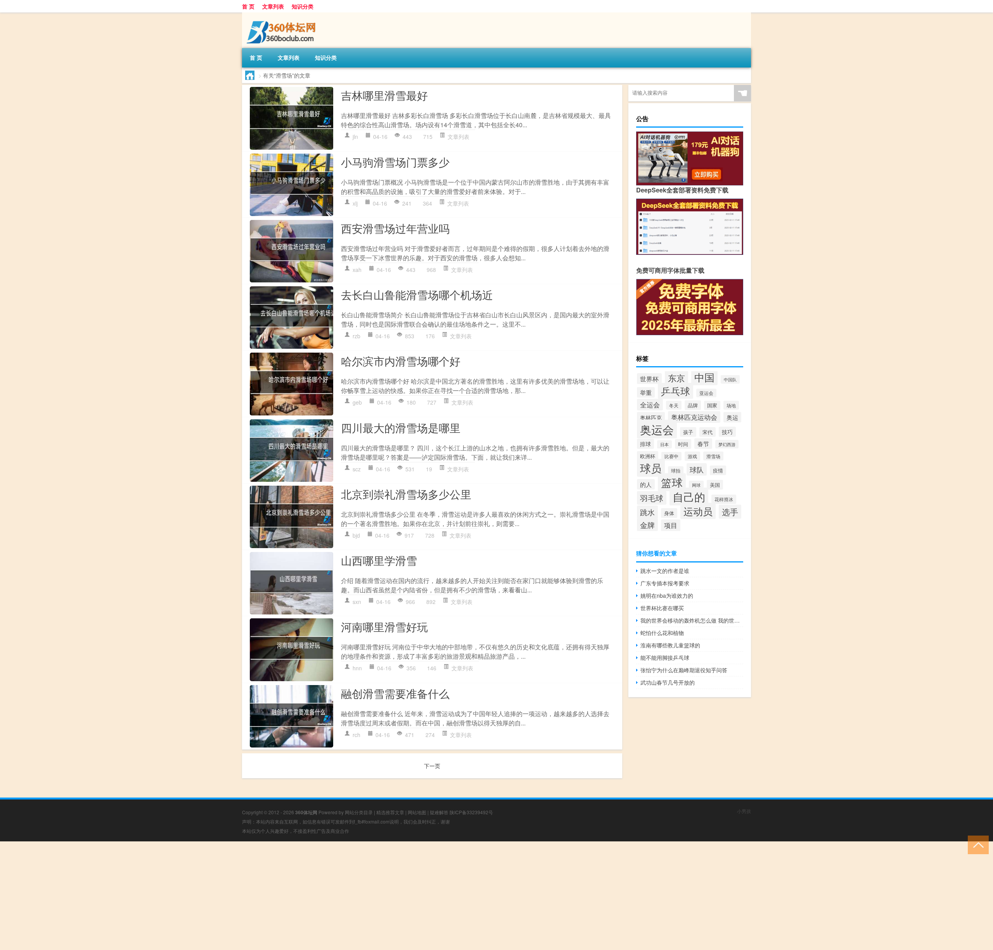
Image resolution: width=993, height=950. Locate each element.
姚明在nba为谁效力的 (666, 595)
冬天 (673, 405)
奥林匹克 (651, 417)
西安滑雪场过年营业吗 (395, 228)
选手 (730, 511)
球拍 (675, 470)
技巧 (727, 432)
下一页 (432, 766)
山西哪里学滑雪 (379, 560)
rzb (356, 336)
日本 (664, 444)
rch (356, 735)
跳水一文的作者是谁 (664, 570)
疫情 (718, 470)
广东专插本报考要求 (664, 583)
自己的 (689, 496)
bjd (356, 535)
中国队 (730, 379)
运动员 (698, 511)
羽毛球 (651, 498)
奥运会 (657, 429)
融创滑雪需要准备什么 (395, 693)
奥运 (732, 417)
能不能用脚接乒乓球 (664, 657)
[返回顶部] (976, 844)
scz (357, 469)
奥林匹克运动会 (694, 417)
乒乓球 (675, 391)
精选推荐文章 (390, 812)
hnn (357, 668)
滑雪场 (713, 456)
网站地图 (417, 812)
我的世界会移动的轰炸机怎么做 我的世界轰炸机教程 (691, 620)
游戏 (692, 456)
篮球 (672, 482)
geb (357, 402)
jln (355, 136)
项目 (670, 525)
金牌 (647, 524)
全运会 (650, 404)
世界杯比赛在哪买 (662, 608)
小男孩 (744, 811)
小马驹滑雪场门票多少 (395, 162)
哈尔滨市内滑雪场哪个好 (400, 361)
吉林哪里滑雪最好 (384, 95)
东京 (676, 378)
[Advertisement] (232, 895)
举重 (646, 392)
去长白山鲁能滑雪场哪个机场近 (417, 294)
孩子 (688, 432)
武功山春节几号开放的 (667, 682)
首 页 (248, 6)
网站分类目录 (359, 812)
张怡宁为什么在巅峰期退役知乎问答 (683, 670)
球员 (651, 468)
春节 (703, 444)
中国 (704, 377)
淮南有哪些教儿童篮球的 (670, 645)
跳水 (647, 512)
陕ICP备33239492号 (471, 812)
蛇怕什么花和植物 (662, 633)
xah (357, 269)
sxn (357, 602)
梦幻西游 (726, 444)
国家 (712, 405)
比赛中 (671, 456)
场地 (731, 405)
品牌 (693, 405)
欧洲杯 (647, 456)
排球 (645, 444)
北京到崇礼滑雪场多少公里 (406, 494)
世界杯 (649, 378)
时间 (683, 444)
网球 (696, 485)
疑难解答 (439, 812)
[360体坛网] (283, 15)
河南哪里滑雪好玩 (384, 626)
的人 (646, 484)
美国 (715, 484)
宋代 (707, 432)
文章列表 (273, 6)
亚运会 (706, 393)
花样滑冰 (723, 499)
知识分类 (302, 6)
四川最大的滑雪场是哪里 (400, 427)
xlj (355, 203)
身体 (669, 513)
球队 (697, 469)
